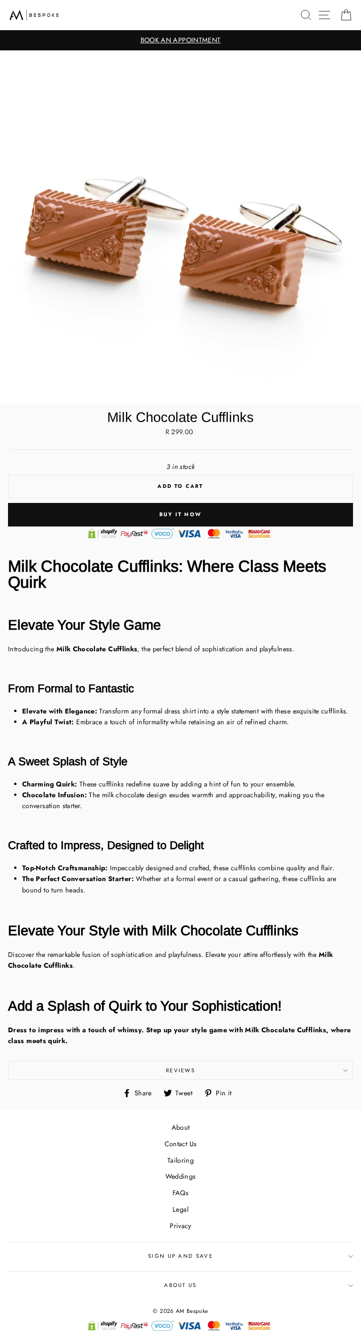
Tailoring (180, 1160)
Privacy (180, 1226)
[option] (180, 40)
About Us (180, 1285)
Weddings (180, 1176)
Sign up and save (180, 1256)
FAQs (180, 1193)
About (181, 1127)
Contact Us (181, 1144)
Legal (180, 1209)
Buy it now (180, 514)
